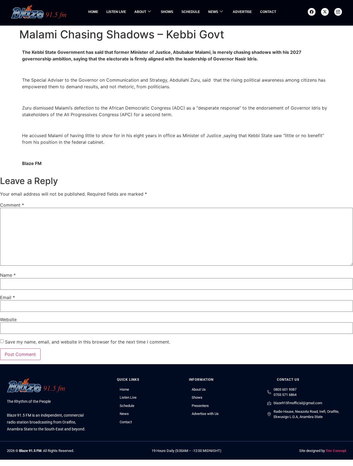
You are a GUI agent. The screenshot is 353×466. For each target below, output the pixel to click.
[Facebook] (311, 12)
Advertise (242, 12)
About (140, 12)
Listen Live (116, 12)
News (213, 12)
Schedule (190, 12)
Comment (12, 205)
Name (8, 275)
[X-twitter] (325, 12)
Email (7, 297)
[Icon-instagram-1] (338, 12)
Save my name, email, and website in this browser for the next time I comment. (87, 342)
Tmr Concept (336, 451)
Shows (167, 12)
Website (8, 319)
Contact (268, 12)
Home (93, 12)
